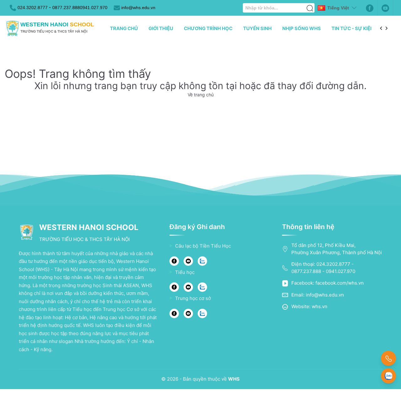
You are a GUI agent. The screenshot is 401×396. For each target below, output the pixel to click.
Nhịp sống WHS (301, 28)
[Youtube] (385, 8)
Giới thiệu (160, 28)
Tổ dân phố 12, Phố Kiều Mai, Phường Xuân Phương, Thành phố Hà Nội (336, 248)
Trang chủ (124, 28)
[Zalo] (202, 261)
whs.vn (319, 306)
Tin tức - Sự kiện (352, 28)
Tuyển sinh (257, 28)
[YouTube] (188, 261)
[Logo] (12, 28)
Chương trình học (208, 28)
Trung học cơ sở (193, 298)
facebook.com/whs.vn (339, 283)
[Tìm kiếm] (310, 4)
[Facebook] (370, 8)
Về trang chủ (201, 94)
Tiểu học (185, 272)
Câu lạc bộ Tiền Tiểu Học (203, 246)
